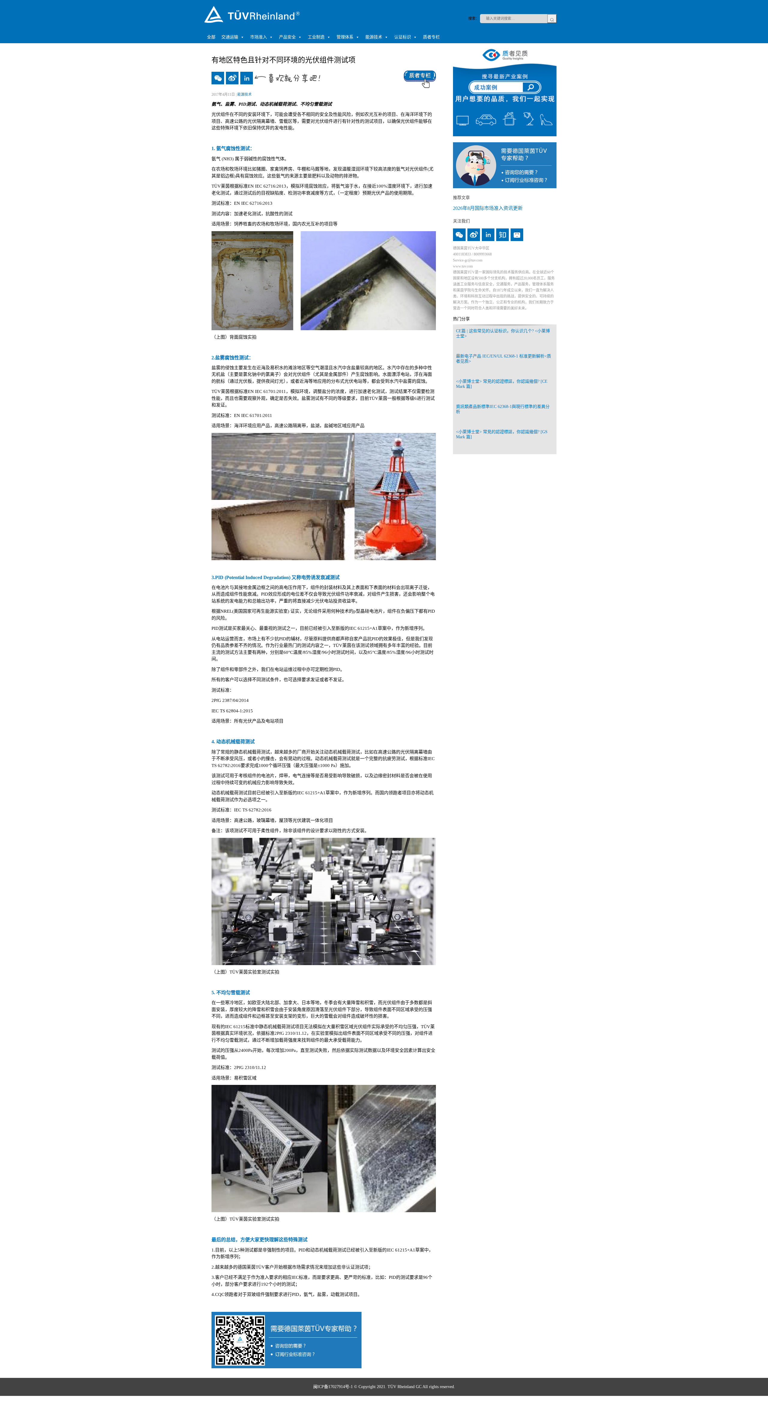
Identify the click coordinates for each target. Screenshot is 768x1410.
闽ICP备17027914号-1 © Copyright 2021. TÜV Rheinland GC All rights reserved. (384, 1386)
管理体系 (345, 37)
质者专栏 (431, 37)
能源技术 (373, 37)
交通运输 (229, 37)
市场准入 (258, 37)
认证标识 (402, 37)
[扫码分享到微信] (218, 78)
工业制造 (316, 37)
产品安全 (287, 37)
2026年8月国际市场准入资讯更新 (488, 208)
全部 (211, 37)
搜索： (473, 19)
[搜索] (552, 18)
